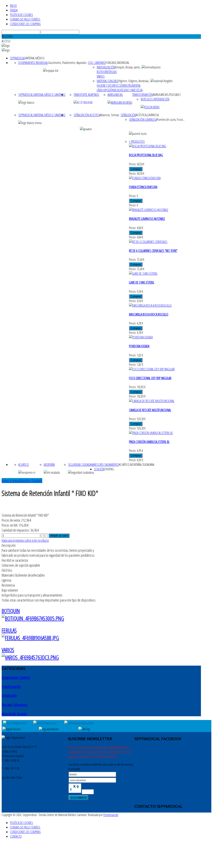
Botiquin (11, 611)
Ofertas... (110, 469)
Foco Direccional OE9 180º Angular (150, 378)
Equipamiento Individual (33, 62)
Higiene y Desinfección (110, 85)
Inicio (13, 5)
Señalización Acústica (87, 115)
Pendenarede (110, 815)
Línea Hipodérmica (108, 90)
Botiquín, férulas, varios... (128, 67)
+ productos (137, 141)
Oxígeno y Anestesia (130, 90)
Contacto (16, 836)
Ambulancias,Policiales (167, 94)
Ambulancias (115, 94)
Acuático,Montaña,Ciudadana (136, 464)
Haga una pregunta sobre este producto (25, 540)
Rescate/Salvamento (106, 464)
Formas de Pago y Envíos (25, 19)
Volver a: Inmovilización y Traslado (22, 480)
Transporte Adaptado (86, 94)
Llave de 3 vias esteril (141, 282)
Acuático (23, 464)
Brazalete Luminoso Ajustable (147, 218)
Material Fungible (107, 81)
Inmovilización (106, 67)
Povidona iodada (139, 346)
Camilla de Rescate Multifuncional (150, 410)
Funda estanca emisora (143, 187)
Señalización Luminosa (143, 119)
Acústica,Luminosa (147, 115)
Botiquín (102, 72)
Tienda (13, 10)
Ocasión (99, 469)
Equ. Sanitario (97, 62)
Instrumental (132, 85)
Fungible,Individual (117, 62)
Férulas (112, 72)
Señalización (128, 115)
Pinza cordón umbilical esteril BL (149, 441)
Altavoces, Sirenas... (110, 115)
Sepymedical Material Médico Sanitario (41, 94)
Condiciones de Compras (25, 24)
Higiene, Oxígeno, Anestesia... (134, 81)
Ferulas (9, 630)
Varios (101, 76)
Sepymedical (17, 58)
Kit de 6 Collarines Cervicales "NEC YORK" (153, 250)
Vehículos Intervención (155, 99)
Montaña (49, 464)
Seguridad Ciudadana (81, 464)
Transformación (142, 94)
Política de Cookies (21, 14)
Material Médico (35, 58)
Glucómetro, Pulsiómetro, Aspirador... (68, 62)
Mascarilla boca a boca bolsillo (148, 314)
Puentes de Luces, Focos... (171, 119)
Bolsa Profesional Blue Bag (146, 155)
